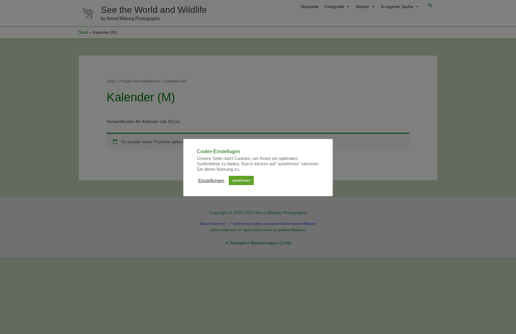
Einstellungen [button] (211, 180)
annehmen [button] (241, 180)
